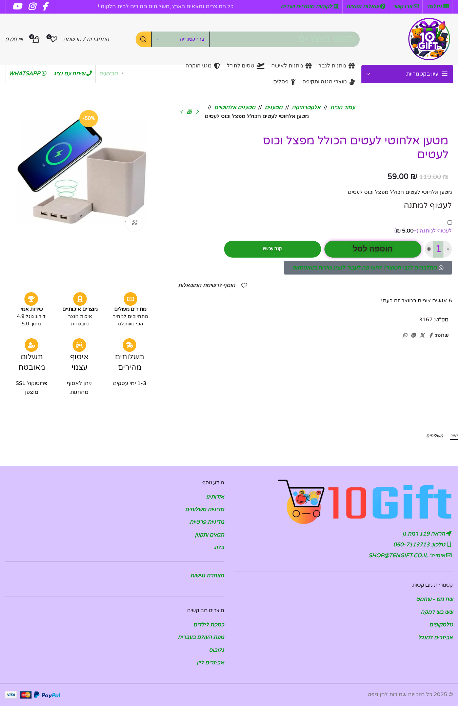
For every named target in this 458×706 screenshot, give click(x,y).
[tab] (434, 436)
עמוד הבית (342, 107)
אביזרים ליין (210, 662)
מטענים (273, 107)
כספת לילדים (208, 624)
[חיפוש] (143, 39)
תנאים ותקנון (209, 534)
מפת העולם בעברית (201, 637)
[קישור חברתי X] (422, 335)
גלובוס (216, 650)
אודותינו (215, 496)
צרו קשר (403, 6)
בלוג (219, 547)
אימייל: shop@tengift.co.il (407, 555)
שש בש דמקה (437, 612)
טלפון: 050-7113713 (419, 544)
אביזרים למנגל (435, 637)
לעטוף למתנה (423, 230)
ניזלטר (434, 6)
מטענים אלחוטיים (234, 107)
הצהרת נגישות (207, 575)
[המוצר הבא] (181, 112)
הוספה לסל (373, 249)
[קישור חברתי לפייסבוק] (430, 335)
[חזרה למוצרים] (189, 112)
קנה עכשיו (272, 248)
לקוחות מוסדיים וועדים (307, 6)
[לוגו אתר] (429, 39)
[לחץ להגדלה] (133, 222)
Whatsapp (25, 73)
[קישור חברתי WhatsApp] (405, 335)
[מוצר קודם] (197, 112)
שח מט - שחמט (434, 599)
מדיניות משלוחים (204, 509)
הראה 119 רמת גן (424, 533)
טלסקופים (441, 624)
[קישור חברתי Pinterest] (413, 335)
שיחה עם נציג (70, 73)
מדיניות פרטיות (207, 522)
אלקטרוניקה (306, 107)
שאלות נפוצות (363, 6)
